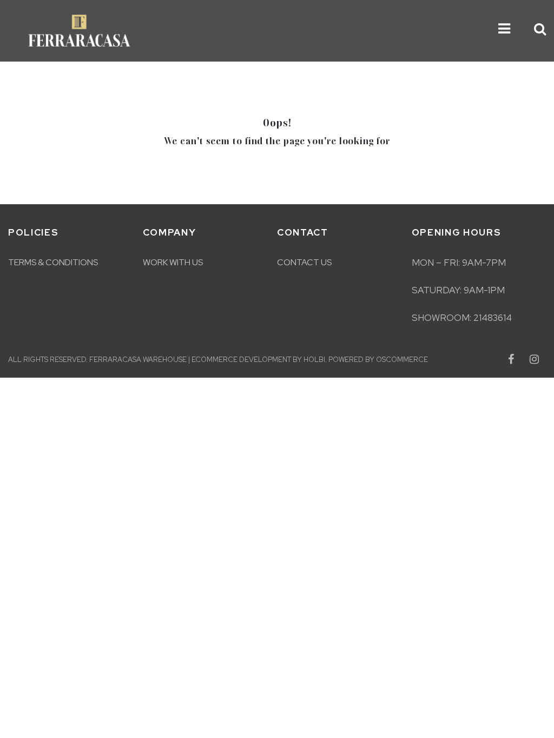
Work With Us (173, 262)
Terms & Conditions (53, 262)
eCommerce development (241, 359)
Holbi (314, 359)
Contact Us (304, 262)
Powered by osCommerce (378, 359)
